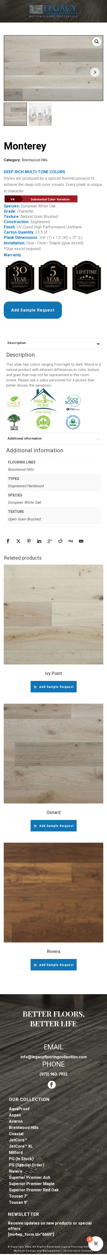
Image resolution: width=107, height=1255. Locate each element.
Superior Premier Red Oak (34, 1190)
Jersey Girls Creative (78, 1251)
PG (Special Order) (26, 1165)
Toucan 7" (18, 1196)
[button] (96, 41)
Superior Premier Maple (31, 1183)
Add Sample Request (32, 310)
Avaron (16, 1121)
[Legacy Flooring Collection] (53, 11)
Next (95, 72)
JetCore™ (18, 1140)
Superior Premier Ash (29, 1177)
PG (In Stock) (21, 1158)
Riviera (15, 1171)
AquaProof (19, 1108)
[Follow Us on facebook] (52, 1085)
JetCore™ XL (21, 1146)
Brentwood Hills (35, 160)
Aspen (15, 1115)
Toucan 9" (18, 1202)
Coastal (16, 1133)
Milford (16, 1152)
